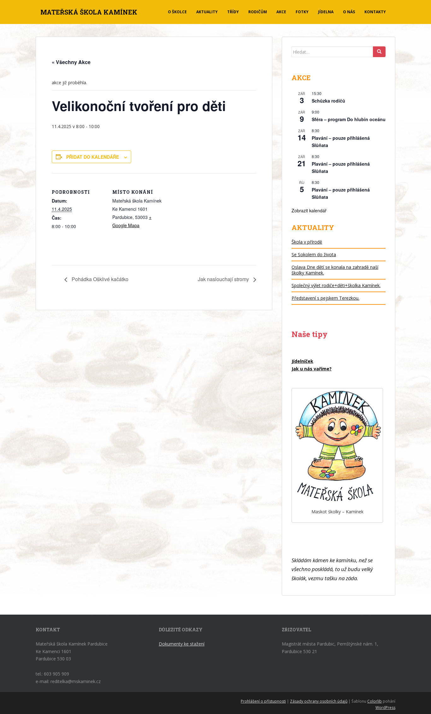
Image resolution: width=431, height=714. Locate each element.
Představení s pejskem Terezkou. (325, 298)
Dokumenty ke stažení (181, 644)
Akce (281, 12)
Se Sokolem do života (314, 254)
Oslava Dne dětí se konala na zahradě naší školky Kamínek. (335, 270)
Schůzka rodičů (328, 100)
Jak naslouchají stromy (224, 279)
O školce (177, 12)
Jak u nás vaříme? (312, 369)
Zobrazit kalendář (309, 210)
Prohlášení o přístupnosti (263, 701)
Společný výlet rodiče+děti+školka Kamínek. (336, 285)
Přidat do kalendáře (92, 157)
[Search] (379, 51)
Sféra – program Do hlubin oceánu (349, 119)
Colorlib (374, 701)
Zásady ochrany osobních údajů (318, 701)
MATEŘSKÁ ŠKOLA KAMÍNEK (88, 12)
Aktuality (207, 12)
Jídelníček (302, 361)
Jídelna (326, 12)
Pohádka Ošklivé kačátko (99, 279)
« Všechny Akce (71, 62)
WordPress (385, 707)
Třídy (233, 12)
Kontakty (375, 12)
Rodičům (257, 12)
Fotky (302, 12)
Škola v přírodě (307, 242)
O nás (349, 12)
